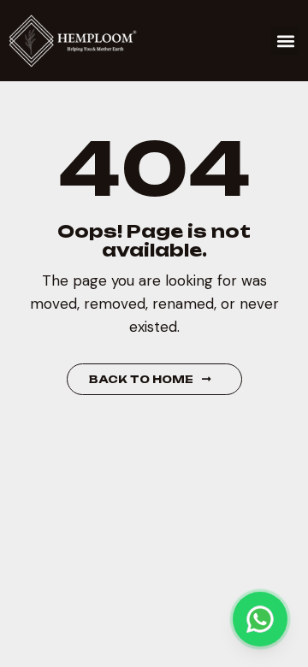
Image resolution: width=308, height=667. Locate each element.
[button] (285, 41)
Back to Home (141, 379)
